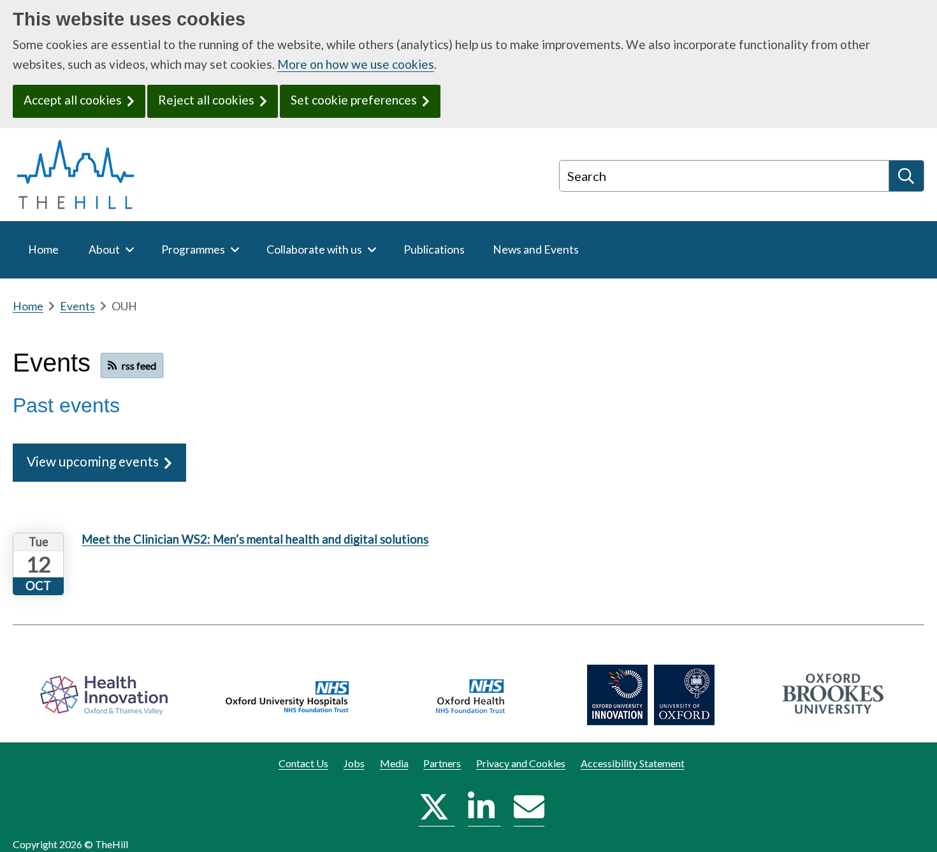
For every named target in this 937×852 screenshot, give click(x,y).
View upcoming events (93, 461)
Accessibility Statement (633, 763)
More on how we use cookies (355, 64)
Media (394, 763)
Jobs (354, 763)
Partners (442, 763)
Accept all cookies (73, 99)
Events (77, 306)
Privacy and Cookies (520, 763)
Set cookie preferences (354, 99)
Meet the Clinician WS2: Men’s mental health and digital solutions (255, 539)
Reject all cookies (206, 99)
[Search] (906, 176)
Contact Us (303, 763)
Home (28, 306)
